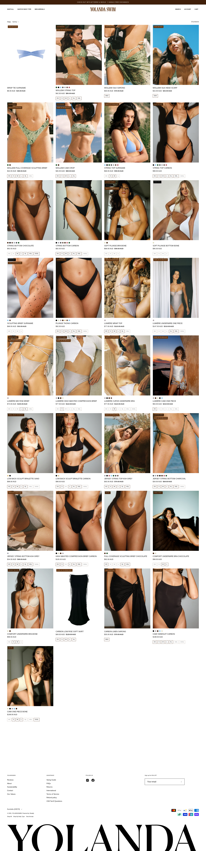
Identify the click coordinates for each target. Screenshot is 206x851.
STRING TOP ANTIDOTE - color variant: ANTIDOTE (67, 87)
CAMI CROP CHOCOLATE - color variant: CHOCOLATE (58, 165)
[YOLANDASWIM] (103, 9)
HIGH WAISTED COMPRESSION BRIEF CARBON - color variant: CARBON (58, 398)
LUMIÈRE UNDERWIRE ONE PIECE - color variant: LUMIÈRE (153, 320)
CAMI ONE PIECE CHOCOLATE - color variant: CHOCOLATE (155, 398)
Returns (49, 787)
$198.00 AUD (158, 637)
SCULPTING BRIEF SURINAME (20, 323)
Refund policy (51, 798)
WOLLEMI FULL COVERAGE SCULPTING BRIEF (27, 168)
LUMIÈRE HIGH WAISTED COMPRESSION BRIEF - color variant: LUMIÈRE (56, 398)
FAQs (48, 783)
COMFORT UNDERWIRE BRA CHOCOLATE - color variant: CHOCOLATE (153, 553)
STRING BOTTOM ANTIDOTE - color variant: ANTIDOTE (12, 242)
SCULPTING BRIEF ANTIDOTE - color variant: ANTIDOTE (10, 320)
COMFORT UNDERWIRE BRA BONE (22, 634)
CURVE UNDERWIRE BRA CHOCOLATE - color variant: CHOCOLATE (109, 398)
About (9, 783)
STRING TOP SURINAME (114, 168)
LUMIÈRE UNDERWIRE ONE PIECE (168, 323)
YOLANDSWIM (11, 775)
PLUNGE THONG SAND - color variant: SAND (65, 320)
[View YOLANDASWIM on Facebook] (93, 780)
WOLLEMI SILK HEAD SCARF (165, 88)
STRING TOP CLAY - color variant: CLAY (69, 87)
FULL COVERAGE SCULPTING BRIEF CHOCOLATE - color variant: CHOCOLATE (10, 165)
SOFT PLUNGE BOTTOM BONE (166, 246)
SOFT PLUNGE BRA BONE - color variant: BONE (105, 242)
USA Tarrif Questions (54, 801)
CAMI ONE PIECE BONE (17, 712)
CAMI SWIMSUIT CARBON (164, 634)
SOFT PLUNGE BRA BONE (115, 246)
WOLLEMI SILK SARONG (114, 88)
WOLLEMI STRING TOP (65, 90)
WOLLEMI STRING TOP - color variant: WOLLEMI (56, 87)
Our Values (11, 794)
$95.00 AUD (157, 249)
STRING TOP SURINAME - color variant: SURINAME (60, 87)
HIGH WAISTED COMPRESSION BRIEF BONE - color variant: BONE (63, 398)
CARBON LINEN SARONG (115, 631)
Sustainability (12, 787)
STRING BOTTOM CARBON (67, 246)
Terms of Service (52, 794)
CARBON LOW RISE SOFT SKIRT (70, 631)
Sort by (14, 22)
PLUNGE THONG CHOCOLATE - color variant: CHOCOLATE (63, 320)
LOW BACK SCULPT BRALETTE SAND (23, 479)
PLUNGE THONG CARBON (67, 323)
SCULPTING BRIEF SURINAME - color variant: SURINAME (8, 320)
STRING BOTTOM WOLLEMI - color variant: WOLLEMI (18, 242)
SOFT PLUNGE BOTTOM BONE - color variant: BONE (153, 242)
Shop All (9, 816)
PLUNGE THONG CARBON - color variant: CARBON (56, 320)
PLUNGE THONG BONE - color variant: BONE (58, 320)
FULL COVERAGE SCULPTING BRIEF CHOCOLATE (125, 556)
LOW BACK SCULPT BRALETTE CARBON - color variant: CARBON (10, 475)
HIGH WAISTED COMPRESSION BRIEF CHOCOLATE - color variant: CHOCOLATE (60, 398)
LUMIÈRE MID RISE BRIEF (18, 401)
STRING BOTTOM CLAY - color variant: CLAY (67, 242)
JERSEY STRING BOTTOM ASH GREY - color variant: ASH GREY (14, 242)
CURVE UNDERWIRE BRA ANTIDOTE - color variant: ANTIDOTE (111, 398)
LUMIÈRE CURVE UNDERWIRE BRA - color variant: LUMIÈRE (105, 398)
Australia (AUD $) (13, 809)
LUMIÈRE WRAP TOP (113, 323)
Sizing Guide (51, 780)
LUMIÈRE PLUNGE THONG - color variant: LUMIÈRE (60, 320)
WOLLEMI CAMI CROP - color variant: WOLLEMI (56, 165)
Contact (10, 790)
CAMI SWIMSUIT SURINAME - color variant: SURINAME (162, 398)
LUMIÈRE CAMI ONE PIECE (164, 401)
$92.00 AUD (11, 249)
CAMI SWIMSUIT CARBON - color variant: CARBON (160, 398)
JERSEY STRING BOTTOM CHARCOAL (169, 479)
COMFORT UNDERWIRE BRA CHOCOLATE (171, 556)
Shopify (32, 813)
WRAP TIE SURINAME (16, 88)
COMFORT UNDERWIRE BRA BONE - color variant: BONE (155, 553)
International (51, 790)
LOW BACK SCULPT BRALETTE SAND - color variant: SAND (8, 475)
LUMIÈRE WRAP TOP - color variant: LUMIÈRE (105, 320)
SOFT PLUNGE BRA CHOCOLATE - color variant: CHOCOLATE (107, 242)
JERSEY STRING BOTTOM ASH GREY (23, 556)
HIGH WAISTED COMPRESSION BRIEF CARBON (76, 556)
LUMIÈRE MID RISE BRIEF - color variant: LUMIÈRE (8, 398)
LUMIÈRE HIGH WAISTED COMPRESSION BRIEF (76, 401)
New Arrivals (29, 816)
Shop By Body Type (19, 816)
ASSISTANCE (50, 775)
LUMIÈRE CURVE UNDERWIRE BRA (119, 401)
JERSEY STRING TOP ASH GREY (118, 479)
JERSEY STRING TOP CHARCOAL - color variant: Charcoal (63, 87)
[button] (178, 9)
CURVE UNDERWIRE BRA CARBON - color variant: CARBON (107, 398)
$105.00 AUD (61, 559)
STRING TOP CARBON (162, 168)
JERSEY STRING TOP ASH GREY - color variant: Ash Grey (65, 87)
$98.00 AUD (157, 171)
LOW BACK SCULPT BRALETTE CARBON (73, 479)
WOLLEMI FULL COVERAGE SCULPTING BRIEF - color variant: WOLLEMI (8, 165)
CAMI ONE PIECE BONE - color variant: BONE (157, 398)
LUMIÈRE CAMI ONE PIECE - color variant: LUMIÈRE (153, 398)
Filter (9, 22)
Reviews (10, 780)
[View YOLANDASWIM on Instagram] (87, 780)
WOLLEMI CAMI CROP (65, 168)
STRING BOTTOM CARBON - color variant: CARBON (10, 242)
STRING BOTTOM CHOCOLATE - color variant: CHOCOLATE (8, 242)
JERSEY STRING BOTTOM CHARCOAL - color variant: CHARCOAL (16, 242)
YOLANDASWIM (17, 813)
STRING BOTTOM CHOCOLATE (20, 246)
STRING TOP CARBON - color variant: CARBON (58, 87)
